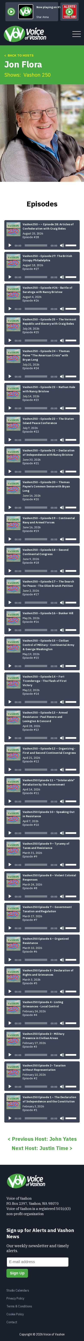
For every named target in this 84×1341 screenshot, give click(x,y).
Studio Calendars (17, 1290)
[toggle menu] (76, 34)
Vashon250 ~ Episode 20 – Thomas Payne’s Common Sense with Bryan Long (46, 486)
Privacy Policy (15, 1298)
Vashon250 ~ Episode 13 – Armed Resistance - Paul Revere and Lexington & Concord (45, 717)
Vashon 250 (37, 74)
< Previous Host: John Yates (42, 1138)
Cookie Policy (15, 1314)
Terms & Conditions (19, 1306)
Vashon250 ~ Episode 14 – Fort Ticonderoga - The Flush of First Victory (45, 681)
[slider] (71, 245)
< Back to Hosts (19, 55)
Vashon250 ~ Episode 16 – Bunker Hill (48, 613)
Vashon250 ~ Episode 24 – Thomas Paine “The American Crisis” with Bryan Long (46, 355)
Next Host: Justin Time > (42, 1148)
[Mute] (62, 245)
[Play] (10, 245)
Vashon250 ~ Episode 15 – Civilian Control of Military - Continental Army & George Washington (48, 645)
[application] (42, 245)
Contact (11, 1322)
